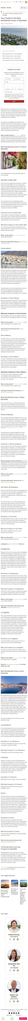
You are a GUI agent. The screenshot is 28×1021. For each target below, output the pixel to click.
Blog (14, 12)
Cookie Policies (7, 97)
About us (14, 1011)
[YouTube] (16, 1013)
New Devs (9, 7)
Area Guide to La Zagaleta (13, 664)
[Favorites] (13, 2)
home (3, 12)
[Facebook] (18, 2)
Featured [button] (18, 1015)
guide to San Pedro (13, 544)
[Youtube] (20, 2)
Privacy (19, 95)
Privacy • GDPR (19, 1009)
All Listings (3, 7)
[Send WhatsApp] (12, 1019)
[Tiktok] (16, 2)
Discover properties (18, 235)
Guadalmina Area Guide (12, 607)
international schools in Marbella (14, 427)
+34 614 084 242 (14, 936)
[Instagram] (11, 1013)
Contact (18, 1011)
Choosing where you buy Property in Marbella (13, 60)
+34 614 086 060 (14, 968)
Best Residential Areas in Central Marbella (12, 54)
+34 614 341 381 (14, 999)
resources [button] (9, 1015)
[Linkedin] (14, 1013)
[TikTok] (18, 1013)
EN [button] (26, 2)
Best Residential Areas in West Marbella (12, 56)
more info (23, 1018)
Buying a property (21, 12)
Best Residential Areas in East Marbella (12, 58)
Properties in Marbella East (8, 842)
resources (9, 12)
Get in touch (17, 135)
